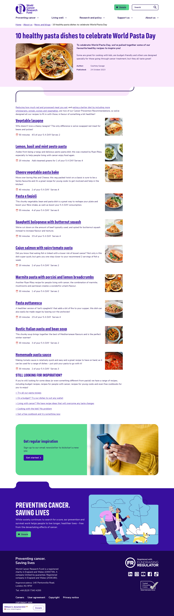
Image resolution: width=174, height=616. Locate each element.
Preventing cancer (26, 17)
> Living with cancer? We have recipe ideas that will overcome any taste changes (55, 403)
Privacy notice (71, 597)
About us (150, 17)
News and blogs (42, 24)
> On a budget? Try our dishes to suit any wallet (39, 398)
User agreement (36, 597)
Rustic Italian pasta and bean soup (41, 328)
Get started (32, 457)
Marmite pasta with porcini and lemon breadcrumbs (55, 276)
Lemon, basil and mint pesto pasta (41, 146)
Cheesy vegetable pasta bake (37, 172)
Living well (57, 17)
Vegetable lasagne (29, 120)
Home (18, 24)
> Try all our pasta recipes (28, 392)
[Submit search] (155, 7)
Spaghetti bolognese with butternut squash (48, 221)
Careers (20, 597)
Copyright (54, 597)
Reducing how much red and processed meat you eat (41, 107)
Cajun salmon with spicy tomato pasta (44, 247)
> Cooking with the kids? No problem (34, 408)
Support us (123, 17)
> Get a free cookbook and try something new (38, 414)
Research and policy (91, 17)
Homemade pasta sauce (33, 354)
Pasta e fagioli (26, 196)
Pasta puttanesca (29, 302)
